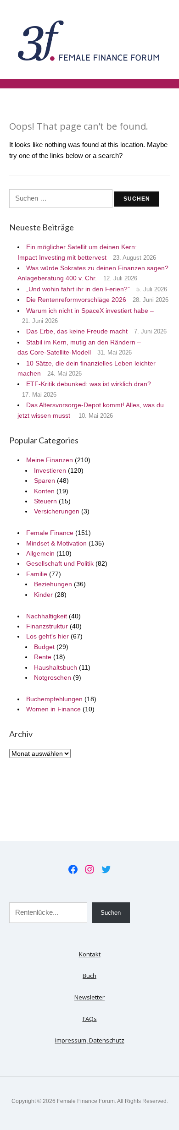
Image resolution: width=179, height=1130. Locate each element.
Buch (89, 976)
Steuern (45, 501)
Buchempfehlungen (54, 699)
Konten (44, 491)
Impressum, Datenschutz (89, 1040)
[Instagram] (89, 869)
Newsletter (89, 997)
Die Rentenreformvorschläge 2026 (76, 299)
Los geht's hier (47, 636)
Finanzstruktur (47, 626)
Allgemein (40, 553)
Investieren (50, 470)
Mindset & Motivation (56, 543)
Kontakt (90, 954)
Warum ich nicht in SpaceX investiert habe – (90, 310)
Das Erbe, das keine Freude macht (77, 331)
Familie (36, 574)
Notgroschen (52, 677)
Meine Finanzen (49, 460)
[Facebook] (72, 869)
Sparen (44, 480)
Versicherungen (56, 511)
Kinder (43, 594)
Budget (44, 646)
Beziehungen (53, 584)
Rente (42, 657)
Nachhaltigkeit (46, 616)
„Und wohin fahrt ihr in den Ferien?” (78, 289)
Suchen (111, 912)
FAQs (90, 1019)
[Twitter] (106, 869)
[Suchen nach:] (61, 198)
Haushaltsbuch (55, 667)
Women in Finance (53, 709)
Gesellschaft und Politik (60, 563)
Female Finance (49, 532)
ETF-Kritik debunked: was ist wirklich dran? (88, 384)
